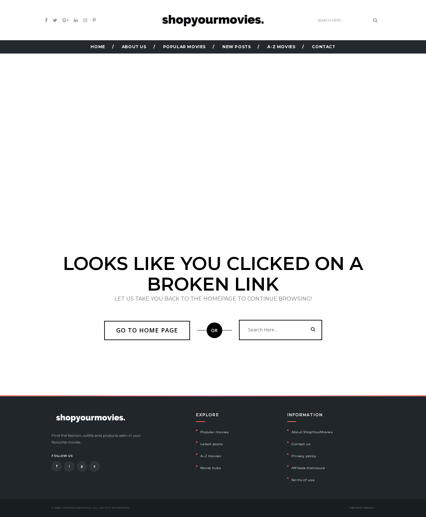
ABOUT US (134, 46)
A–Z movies (210, 456)
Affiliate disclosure (308, 468)
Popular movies (214, 432)
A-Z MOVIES (281, 46)
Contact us (301, 444)
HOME (98, 46)
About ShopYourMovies (312, 432)
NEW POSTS (236, 46)
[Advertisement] (213, 100)
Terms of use (303, 480)
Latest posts (211, 444)
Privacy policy (304, 456)
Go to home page (147, 330)
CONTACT (323, 46)
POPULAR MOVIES (184, 46)
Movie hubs (210, 468)
